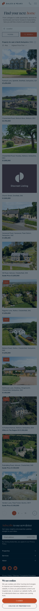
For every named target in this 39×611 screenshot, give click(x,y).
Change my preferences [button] (20, 606)
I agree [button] (19, 601)
